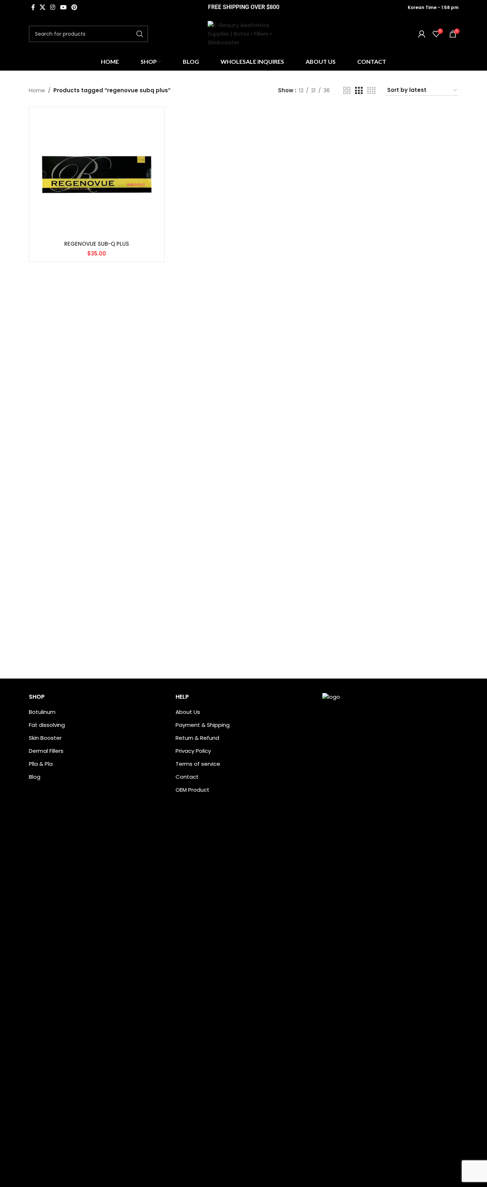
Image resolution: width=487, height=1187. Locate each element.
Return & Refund (197, 738)
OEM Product (192, 789)
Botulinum (42, 712)
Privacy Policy (193, 751)
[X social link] (42, 7)
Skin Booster (45, 738)
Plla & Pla (41, 764)
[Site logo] (244, 33)
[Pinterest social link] (74, 7)
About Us (188, 712)
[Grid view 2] (346, 90)
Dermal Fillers (46, 751)
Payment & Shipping (203, 725)
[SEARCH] (140, 34)
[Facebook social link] (33, 7)
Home (37, 90)
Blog (34, 777)
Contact (187, 777)
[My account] (422, 34)
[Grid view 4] (371, 90)
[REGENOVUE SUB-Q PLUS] (97, 174)
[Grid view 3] (358, 90)
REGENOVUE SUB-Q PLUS (96, 244)
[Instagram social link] (53, 7)
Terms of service (198, 764)
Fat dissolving (47, 725)
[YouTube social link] (63, 7)
